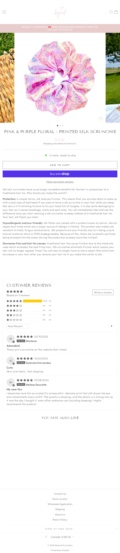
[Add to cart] (43, 427)
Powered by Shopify (60, 550)
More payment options (60, 181)
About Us (60, 514)
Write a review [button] (103, 292)
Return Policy (60, 519)
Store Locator (60, 498)
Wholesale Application (60, 504)
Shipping (47, 143)
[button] (14, 301)
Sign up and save (59, 529)
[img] (25, 336)
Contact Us (60, 493)
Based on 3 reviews (18, 295)
